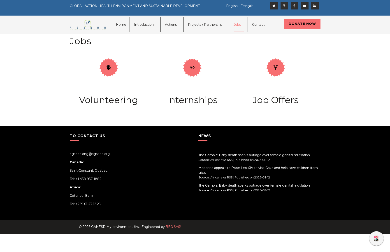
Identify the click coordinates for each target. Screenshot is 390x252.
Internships (192, 99)
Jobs (237, 25)
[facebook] (294, 5)
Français (247, 6)
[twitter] (274, 5)
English (232, 6)
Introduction (144, 25)
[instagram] (284, 5)
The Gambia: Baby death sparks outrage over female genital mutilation (254, 155)
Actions (171, 25)
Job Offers (276, 99)
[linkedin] (315, 5)
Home (121, 25)
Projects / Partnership (205, 25)
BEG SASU (174, 227)
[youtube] (305, 5)
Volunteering (108, 99)
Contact (258, 25)
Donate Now (302, 24)
